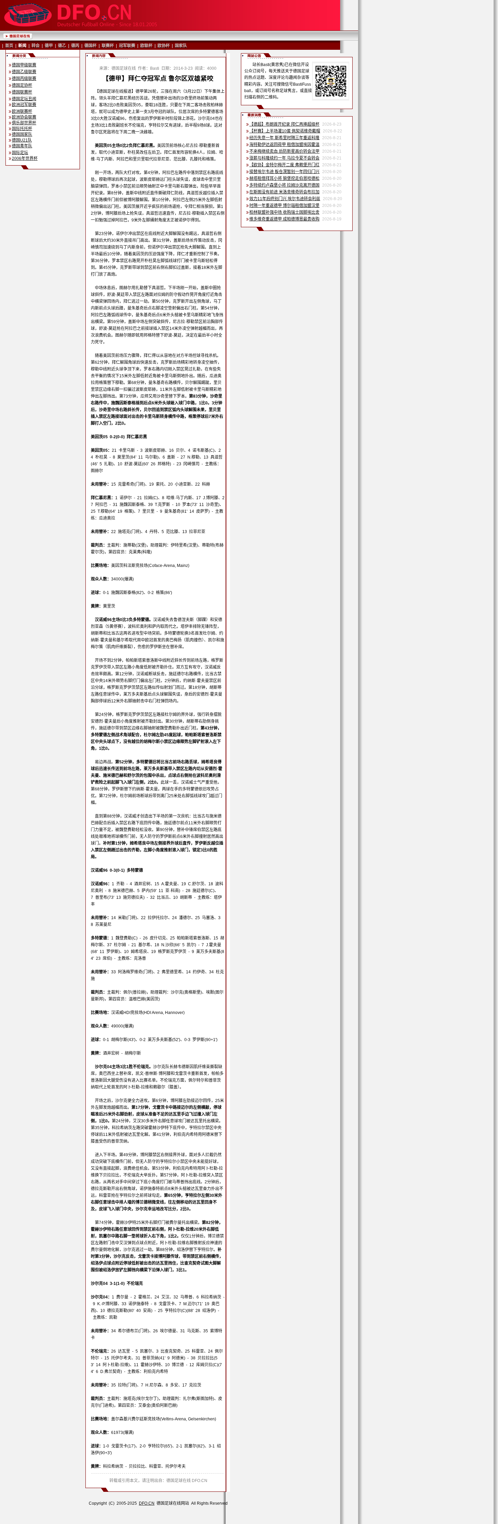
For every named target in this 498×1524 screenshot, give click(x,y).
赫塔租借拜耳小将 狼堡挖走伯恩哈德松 (284, 178)
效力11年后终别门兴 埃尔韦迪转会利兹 (284, 198)
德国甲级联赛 (24, 65)
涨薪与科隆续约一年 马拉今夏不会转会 (284, 158)
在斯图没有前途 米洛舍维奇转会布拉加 (284, 192)
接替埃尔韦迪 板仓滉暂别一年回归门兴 (284, 171)
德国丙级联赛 (24, 78)
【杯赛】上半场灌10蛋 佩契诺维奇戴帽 (284, 131)
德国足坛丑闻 (24, 99)
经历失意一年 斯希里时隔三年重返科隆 (284, 137)
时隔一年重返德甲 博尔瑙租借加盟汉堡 (284, 205)
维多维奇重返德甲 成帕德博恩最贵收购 (284, 219)
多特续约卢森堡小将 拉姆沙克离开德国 (284, 185)
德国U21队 (22, 140)
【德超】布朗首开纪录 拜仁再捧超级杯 (284, 124)
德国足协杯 (22, 85)
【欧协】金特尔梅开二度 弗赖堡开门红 (284, 165)
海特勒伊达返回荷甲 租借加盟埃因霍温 (284, 144)
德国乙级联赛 (24, 71)
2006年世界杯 (25, 158)
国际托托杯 (22, 128)
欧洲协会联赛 (24, 117)
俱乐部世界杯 (24, 123)
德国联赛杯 (22, 92)
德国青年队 (22, 146)
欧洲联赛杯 (22, 111)
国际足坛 (20, 152)
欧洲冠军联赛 (24, 104)
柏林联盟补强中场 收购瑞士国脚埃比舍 (284, 212)
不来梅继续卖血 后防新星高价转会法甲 (284, 151)
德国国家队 (22, 134)
